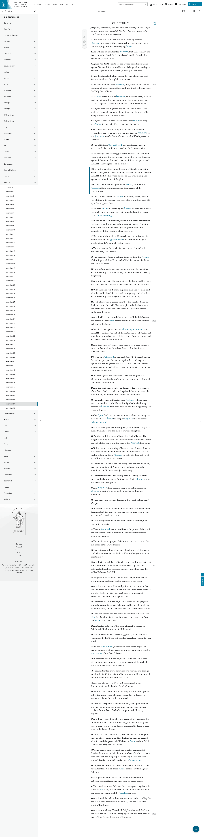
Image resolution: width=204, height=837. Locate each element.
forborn (130, 399)
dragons (95, 491)
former (146, 256)
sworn (120, 196)
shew (110, 418)
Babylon (95, 43)
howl (136, 120)
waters (129, 184)
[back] (3, 11)
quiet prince (136, 760)
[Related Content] (194, 11)
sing (93, 617)
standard (109, 356)
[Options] (199, 11)
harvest (135, 442)
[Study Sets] (183, 11)
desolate (124, 792)
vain (133, 741)
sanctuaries (96, 653)
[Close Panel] (35, 11)
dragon (118, 455)
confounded (107, 646)
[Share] (84, 45)
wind (129, 46)
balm (98, 124)
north (97, 620)
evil (112, 320)
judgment (100, 136)
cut (101, 789)
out (99, 96)
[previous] (41, 420)
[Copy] (84, 41)
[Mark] (84, 37)
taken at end (99, 422)
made (105, 208)
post (101, 415)
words (122, 768)
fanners (124, 51)
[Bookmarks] (189, 11)
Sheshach (105, 529)
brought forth (115, 144)
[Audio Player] (196, 829)
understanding (105, 215)
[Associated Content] (154, 23)
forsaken (120, 84)
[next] (200, 420)
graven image (116, 239)
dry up (139, 479)
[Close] (84, 32)
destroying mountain (132, 329)
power (128, 208)
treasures (95, 187)
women (105, 406)
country (142, 132)
